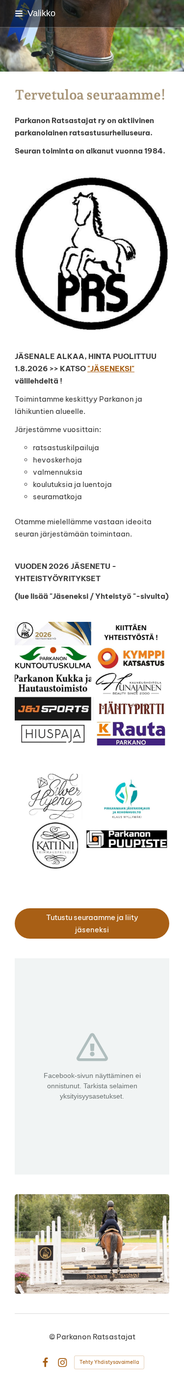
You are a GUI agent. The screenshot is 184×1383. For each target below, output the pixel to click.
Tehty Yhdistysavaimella (109, 1362)
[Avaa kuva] (92, 683)
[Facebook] (45, 1362)
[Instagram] (62, 1362)
